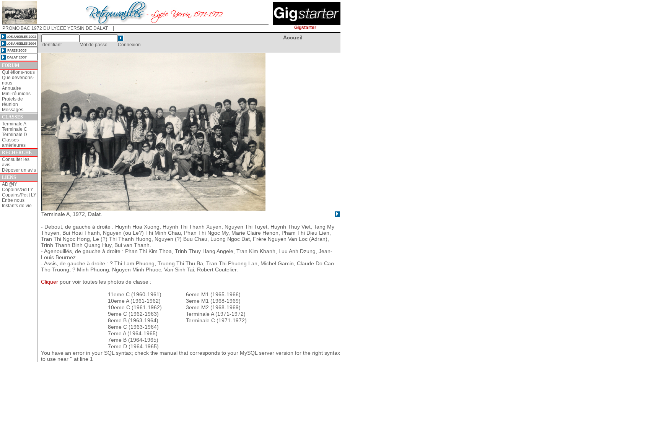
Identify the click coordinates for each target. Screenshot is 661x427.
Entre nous (13, 200)
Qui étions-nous (18, 72)
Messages (12, 109)
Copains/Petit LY (19, 195)
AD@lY (9, 184)
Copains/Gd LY (17, 189)
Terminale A (14, 124)
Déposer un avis (19, 170)
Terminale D (14, 134)
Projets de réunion (12, 101)
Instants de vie (17, 205)
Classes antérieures (14, 142)
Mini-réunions (16, 93)
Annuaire (11, 88)
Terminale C (14, 129)
